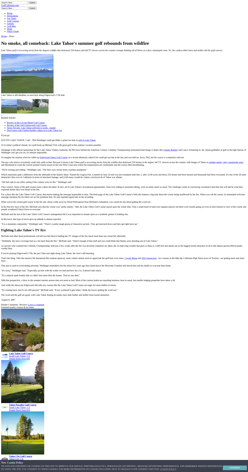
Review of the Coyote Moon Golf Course (26, 122)
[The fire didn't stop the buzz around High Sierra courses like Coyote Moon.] (41, 112)
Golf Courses (13, 21)
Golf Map (11, 26)
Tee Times (11, 18)
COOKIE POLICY (168, 469)
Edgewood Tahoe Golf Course (54, 157)
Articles (10, 23)
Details (12, 358)
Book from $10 (23, 410)
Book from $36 (23, 358)
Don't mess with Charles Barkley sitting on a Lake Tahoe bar (34, 130)
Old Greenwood (149, 258)
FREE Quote (13, 31)
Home (9, 13)
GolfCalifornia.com (10, 5)
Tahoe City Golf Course (20, 456)
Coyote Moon (131, 258)
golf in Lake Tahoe (87, 140)
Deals (9, 29)
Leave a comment (36, 304)
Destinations (12, 16)
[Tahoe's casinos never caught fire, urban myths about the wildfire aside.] (25, 112)
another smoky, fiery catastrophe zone (226, 162)
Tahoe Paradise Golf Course (22, 405)
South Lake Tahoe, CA (19, 356)
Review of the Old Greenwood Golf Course (27, 125)
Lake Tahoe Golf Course (21, 353)
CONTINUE (234, 468)
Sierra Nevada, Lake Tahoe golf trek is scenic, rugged (31, 128)
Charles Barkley (170, 150)
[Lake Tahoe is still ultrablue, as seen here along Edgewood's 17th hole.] (9, 112)
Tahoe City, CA (16, 459)
